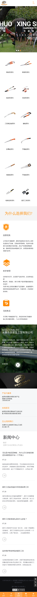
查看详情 (5, 364)
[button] (16, 50)
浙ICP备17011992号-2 (18, 586)
